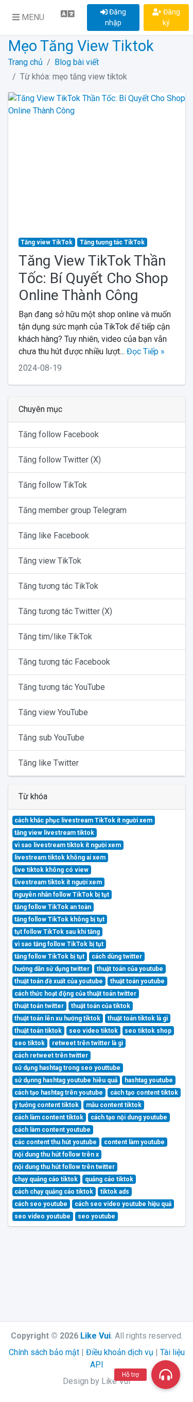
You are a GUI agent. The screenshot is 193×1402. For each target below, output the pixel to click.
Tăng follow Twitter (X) (60, 460)
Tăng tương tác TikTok (58, 586)
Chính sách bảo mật (44, 1352)
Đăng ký (171, 17)
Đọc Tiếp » (146, 351)
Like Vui (95, 1336)
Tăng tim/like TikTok (55, 636)
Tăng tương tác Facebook (64, 662)
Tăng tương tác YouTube (62, 687)
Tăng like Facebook (54, 535)
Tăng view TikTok (50, 561)
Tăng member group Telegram (73, 510)
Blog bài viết (77, 62)
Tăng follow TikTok (53, 485)
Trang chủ (25, 62)
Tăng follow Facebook (59, 434)
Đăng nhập (115, 17)
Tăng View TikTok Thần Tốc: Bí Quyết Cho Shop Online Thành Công (93, 278)
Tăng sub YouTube (51, 738)
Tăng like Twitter (49, 763)
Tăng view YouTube (53, 712)
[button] (28, 17)
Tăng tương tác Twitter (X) (65, 611)
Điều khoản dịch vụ (119, 1352)
